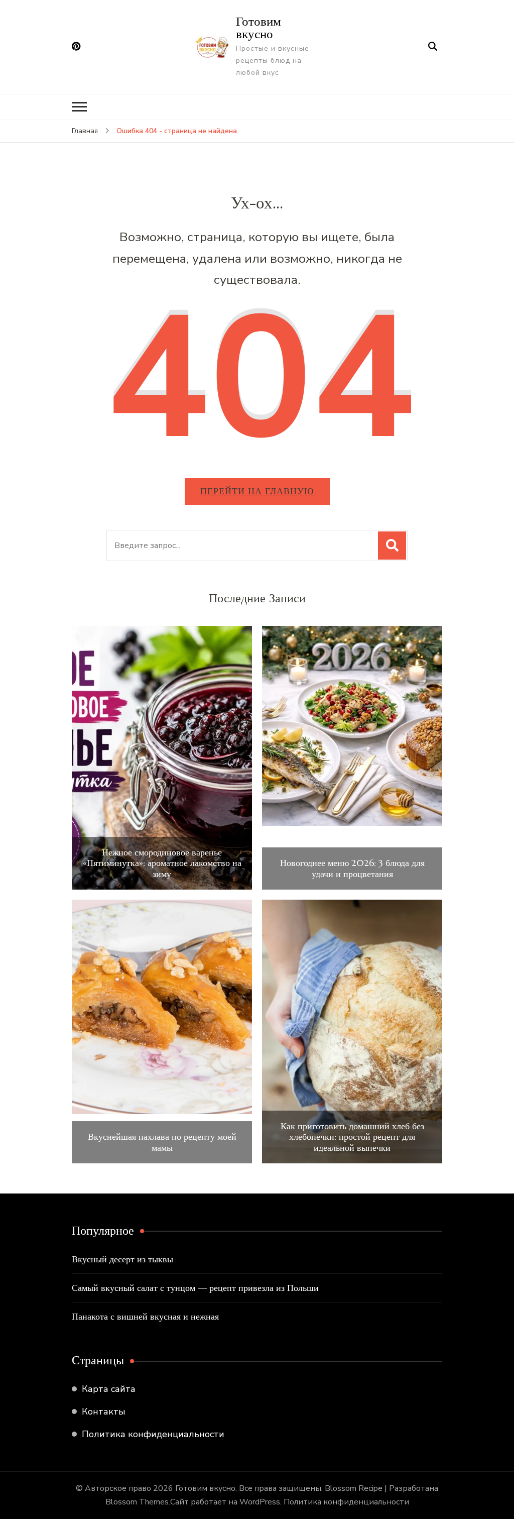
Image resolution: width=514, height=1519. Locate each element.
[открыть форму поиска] (432, 47)
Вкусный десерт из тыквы (122, 1259)
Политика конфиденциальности (153, 1434)
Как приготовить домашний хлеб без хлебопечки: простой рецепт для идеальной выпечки (352, 1137)
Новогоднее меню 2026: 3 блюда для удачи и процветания (352, 868)
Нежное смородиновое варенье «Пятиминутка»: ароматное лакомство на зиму (162, 863)
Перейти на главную (257, 491)
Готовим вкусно (258, 27)
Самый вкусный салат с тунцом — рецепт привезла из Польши (195, 1287)
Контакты (103, 1411)
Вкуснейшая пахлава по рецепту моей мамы (162, 1142)
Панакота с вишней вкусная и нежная (145, 1316)
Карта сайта (109, 1389)
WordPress (259, 1501)
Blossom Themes (137, 1501)
